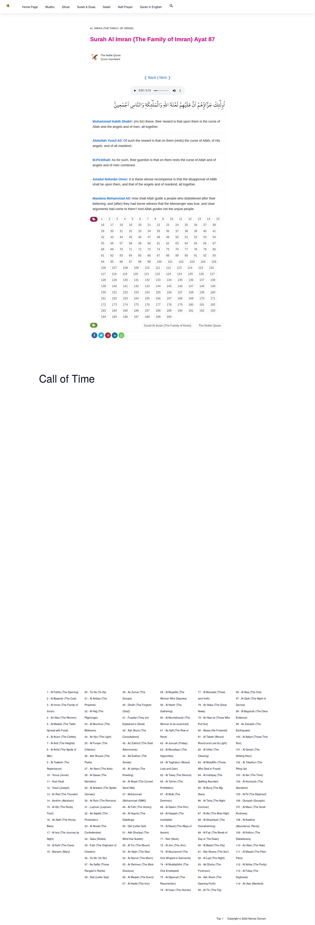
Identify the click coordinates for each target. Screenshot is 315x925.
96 (121, 261)
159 (201, 292)
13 (199, 218)
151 (114, 292)
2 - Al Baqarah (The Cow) (61, 698)
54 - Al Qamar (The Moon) (137, 858)
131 (136, 280)
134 (169, 280)
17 (112, 224)
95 (112, 261)
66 (205, 243)
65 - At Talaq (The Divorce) (176, 775)
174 (125, 304)
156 (169, 292)
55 (102, 243)
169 (190, 298)
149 (212, 286)
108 (125, 267)
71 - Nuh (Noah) (169, 839)
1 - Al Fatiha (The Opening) (63, 692)
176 (147, 304)
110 (147, 267)
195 (114, 316)
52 (195, 237)
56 (112, 243)
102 (181, 261)
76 (177, 249)
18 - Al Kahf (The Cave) (60, 845)
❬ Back (150, 77)
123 (168, 274)
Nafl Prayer (125, 7)
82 (112, 255)
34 (149, 231)
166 (158, 298)
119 (124, 274)
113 (179, 267)
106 (103, 267)
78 (195, 249)
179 (180, 304)
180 (190, 304)
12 (190, 218)
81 (102, 255)
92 (205, 255)
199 (158, 316)
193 (212, 310)
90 (186, 255)
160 (212, 292)
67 (214, 243)
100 (159, 261)
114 (190, 267)
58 (130, 243)
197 (136, 316)
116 (211, 267)
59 (139, 243)
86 (149, 255)
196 (125, 316)
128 (103, 280)
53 (205, 237)
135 (180, 280)
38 (186, 231)
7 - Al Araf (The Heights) (61, 743)
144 (158, 286)
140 (114, 286)
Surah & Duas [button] (86, 7)
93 (214, 255)
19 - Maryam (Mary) (58, 851)
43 (112, 237)
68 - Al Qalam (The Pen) (174, 807)
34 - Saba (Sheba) (95, 839)
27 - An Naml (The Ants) (99, 768)
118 (114, 274)
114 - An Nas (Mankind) (249, 883)
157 (180, 292)
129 (114, 280)
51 (186, 237)
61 (158, 243)
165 (147, 298)
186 (136, 310)
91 (195, 255)
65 (195, 243)
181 (201, 304)
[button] (30, 7)
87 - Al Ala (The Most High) (213, 813)
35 (158, 231)
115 (200, 267)
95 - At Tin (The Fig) (209, 890)
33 (139, 231)
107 (114, 267)
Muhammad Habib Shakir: (113, 121)
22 (158, 224)
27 (205, 224)
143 (147, 286)
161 (103, 298)
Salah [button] (106, 7)
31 (121, 231)
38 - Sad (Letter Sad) (97, 877)
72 (139, 249)
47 (149, 237)
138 (212, 280)
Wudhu (50, 7)
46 (139, 237)
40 (205, 231)
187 (147, 310)
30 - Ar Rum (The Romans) (100, 800)
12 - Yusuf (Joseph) (58, 788)
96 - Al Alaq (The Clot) (249, 692)
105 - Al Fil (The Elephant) (251, 794)
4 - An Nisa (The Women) (61, 717)
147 (190, 286)
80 (214, 249)
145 (169, 286)
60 (149, 243)
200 (169, 316)
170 (201, 298)
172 (103, 304)
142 (136, 286)
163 (125, 298)
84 (130, 255)
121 (146, 274)
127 (212, 274)
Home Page (30, 7)
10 (171, 218)
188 (158, 310)
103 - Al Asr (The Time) (249, 775)
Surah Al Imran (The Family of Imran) (167, 325)
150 (103, 292)
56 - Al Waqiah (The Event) (138, 877)
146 (180, 286)
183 (103, 310)
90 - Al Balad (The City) (211, 845)
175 (136, 304)
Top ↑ (220, 918)
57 (121, 243)
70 (121, 249)
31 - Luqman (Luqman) (98, 807)
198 (147, 316)
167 (169, 298)
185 (125, 310)
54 (214, 237)
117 (103, 274)
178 (169, 304)
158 (190, 292)
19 (130, 224)
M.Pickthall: (102, 160)
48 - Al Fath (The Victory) (137, 807)
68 (102, 249)
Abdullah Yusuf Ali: (107, 140)
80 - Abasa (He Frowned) (212, 730)
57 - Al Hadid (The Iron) (136, 883)
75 (167, 249)
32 (130, 231)
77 (186, 249)
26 (195, 224)
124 (179, 274)
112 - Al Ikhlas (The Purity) (251, 864)
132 (147, 280)
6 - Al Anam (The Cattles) (61, 736)
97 (130, 261)
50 (177, 237)
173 (114, 304)
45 (130, 237)
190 (180, 310)
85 (139, 255)
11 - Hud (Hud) (55, 781)
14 (208, 218)
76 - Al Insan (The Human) (175, 890)
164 (136, 298)
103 (192, 261)
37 (177, 231)
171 (212, 298)
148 (201, 286)
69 (112, 249)
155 (158, 292)
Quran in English (151, 7)
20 (139, 224)
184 (114, 310)
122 (157, 274)
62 (167, 243)
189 (169, 310)
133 (158, 280)
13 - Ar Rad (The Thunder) (62, 794)
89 (177, 255)
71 (130, 249)
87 (158, 255)
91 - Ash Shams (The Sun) (213, 851)
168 (180, 298)
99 (149, 261)
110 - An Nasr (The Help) (250, 845)
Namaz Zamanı (257, 918)
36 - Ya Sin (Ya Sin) (96, 858)
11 (180, 218)
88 (167, 255)
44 (121, 237)
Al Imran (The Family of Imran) (111, 28)
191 (190, 310)
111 (157, 267)
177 (158, 304)
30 (112, 231)
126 (201, 274)
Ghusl (66, 7)
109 (136, 267)
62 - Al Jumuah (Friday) (174, 743)
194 (103, 316)
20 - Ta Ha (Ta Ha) (95, 692)
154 (147, 292)
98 (139, 261)
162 (114, 298)
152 (125, 292)
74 (158, 249)
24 (177, 224)
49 (167, 237)
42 (102, 237)
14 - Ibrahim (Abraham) (60, 800)
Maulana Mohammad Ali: (112, 198)
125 (190, 274)
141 (125, 286)
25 (186, 224)
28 (214, 224)
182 (212, 304)
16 (102, 224)
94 (102, 261)
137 (201, 280)
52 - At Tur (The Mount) (136, 845)
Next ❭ (165, 77)
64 (186, 243)
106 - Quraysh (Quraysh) (250, 800)
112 (168, 267)
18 (121, 224)
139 (103, 286)
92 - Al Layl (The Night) (211, 858)
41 (214, 231)
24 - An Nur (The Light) (98, 736)
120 (135, 274)
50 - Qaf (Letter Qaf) (134, 826)
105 (213, 261)
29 (102, 231)
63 (177, 243)
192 (201, 310)
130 (125, 280)
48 (158, 237)
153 (136, 292)
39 (195, 231)
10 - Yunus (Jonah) (58, 775)
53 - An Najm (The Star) (136, 851)
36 (167, 231)
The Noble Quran (111, 55)
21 (149, 224)
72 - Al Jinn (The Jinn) (173, 845)
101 (170, 261)
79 (205, 249)
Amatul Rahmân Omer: (110, 179)
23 (167, 224)
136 (190, 280)
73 (149, 249)
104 (203, 261)
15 (217, 218)
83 (121, 255)
